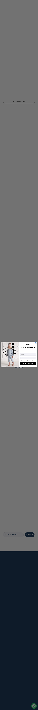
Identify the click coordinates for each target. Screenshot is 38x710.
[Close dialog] (36, 343)
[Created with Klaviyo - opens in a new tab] (19, 367)
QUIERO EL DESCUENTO (28, 363)
